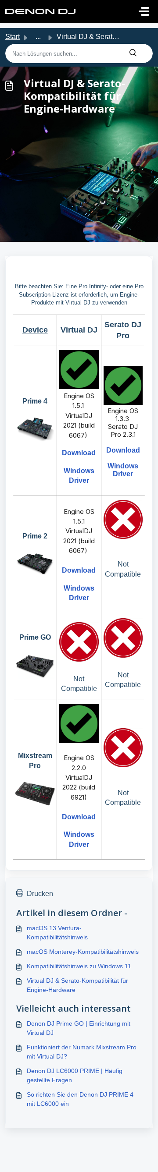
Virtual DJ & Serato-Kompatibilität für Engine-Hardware (77, 985)
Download (79, 453)
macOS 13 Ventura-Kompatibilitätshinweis (57, 932)
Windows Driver (123, 470)
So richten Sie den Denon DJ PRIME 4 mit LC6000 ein (80, 1099)
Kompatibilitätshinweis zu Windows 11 (79, 966)
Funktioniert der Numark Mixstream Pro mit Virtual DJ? (81, 1052)
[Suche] (133, 53)
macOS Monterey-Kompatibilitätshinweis (83, 951)
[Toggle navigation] (144, 11)
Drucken (40, 893)
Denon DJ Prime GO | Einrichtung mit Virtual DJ (78, 1028)
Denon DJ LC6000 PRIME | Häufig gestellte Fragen (74, 1075)
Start (12, 36)
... (38, 36)
